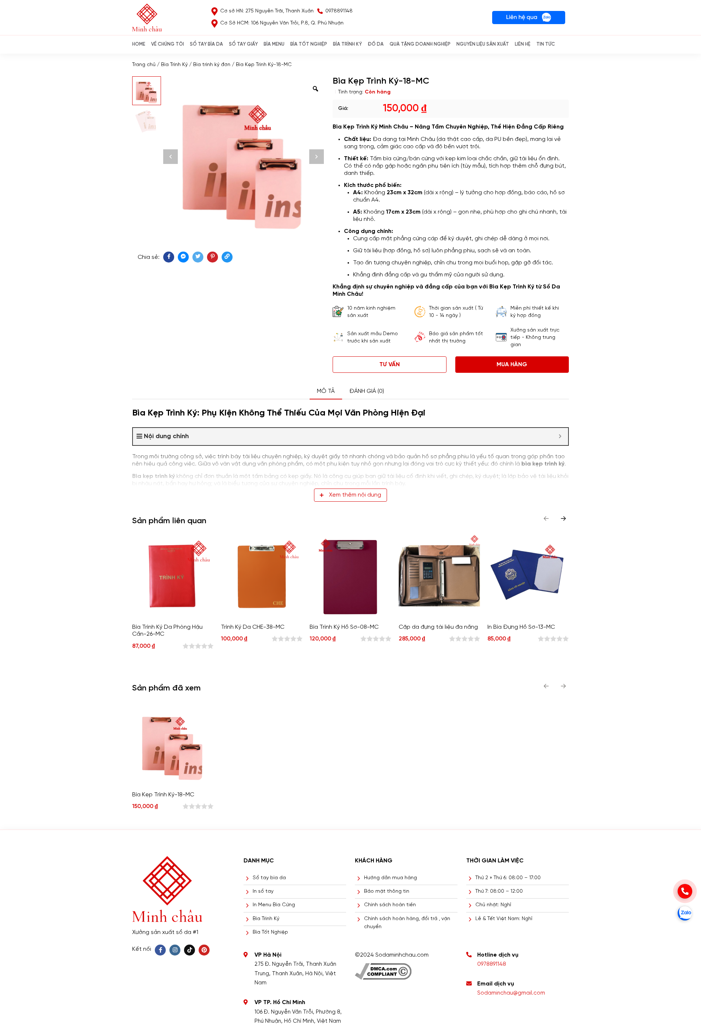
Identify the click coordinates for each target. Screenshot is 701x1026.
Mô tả (326, 391)
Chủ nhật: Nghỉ (493, 905)
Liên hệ (522, 44)
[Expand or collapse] (559, 436)
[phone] (685, 891)
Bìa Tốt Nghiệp (270, 932)
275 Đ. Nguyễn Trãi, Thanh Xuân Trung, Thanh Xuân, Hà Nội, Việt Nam (295, 973)
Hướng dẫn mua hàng (390, 878)
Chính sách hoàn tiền (390, 905)
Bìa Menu (274, 44)
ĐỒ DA (376, 44)
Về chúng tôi (167, 44)
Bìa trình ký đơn (211, 65)
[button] (563, 518)
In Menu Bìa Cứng (274, 905)
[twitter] (197, 257)
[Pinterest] (204, 950)
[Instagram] (174, 950)
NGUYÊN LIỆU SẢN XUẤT (482, 44)
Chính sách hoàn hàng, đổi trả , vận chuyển (407, 923)
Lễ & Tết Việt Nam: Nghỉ (503, 919)
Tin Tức (545, 44)
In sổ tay (263, 891)
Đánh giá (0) (366, 391)
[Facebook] (160, 950)
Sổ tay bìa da (269, 878)
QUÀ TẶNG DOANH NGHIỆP (420, 44)
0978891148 (491, 964)
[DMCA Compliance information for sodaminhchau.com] (383, 969)
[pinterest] (212, 257)
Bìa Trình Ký (174, 65)
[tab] (326, 391)
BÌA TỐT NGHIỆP (308, 44)
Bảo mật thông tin (386, 891)
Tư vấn (389, 364)
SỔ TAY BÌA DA (206, 44)
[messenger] (183, 257)
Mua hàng (512, 364)
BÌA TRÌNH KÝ (347, 44)
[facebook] (168, 257)
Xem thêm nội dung (355, 495)
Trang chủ (144, 65)
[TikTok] (189, 950)
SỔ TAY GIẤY (243, 44)
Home (138, 44)
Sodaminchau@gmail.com (511, 993)
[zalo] (685, 913)
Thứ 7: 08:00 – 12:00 (499, 891)
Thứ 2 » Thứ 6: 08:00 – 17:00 (508, 878)
